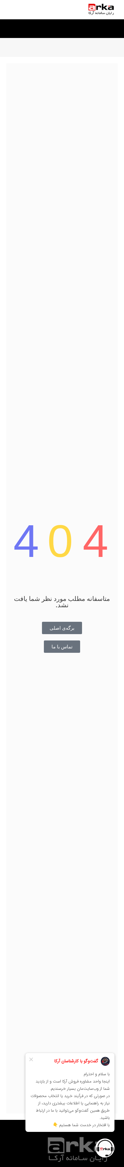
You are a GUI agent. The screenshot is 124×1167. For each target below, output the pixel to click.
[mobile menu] (11, 9)
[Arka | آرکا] (101, 9)
